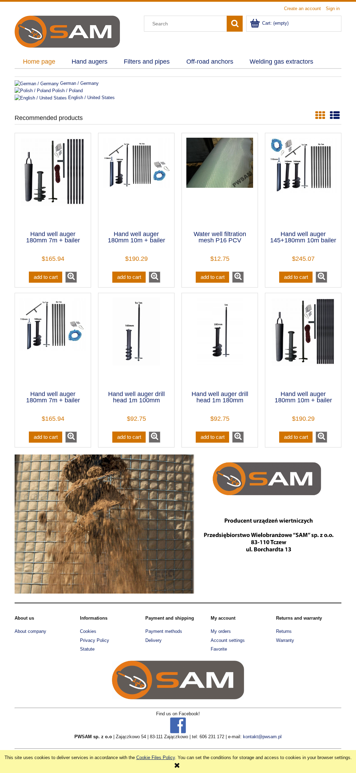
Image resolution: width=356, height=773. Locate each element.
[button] (71, 277)
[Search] (235, 24)
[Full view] (335, 115)
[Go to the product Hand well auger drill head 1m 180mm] (219, 341)
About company (30, 631)
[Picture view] (320, 115)
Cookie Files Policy (155, 757)
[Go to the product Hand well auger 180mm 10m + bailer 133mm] (303, 341)
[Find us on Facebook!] (178, 724)
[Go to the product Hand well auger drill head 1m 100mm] (136, 341)
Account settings (228, 640)
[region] (178, 523)
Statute (87, 649)
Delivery (153, 640)
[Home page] (67, 31)
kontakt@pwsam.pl (262, 736)
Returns (284, 631)
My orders (221, 631)
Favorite (219, 649)
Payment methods (163, 631)
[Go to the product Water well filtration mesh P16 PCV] (219, 181)
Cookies (88, 631)
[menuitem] (39, 61)
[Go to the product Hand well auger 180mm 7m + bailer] (52, 341)
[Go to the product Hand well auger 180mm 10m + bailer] (136, 181)
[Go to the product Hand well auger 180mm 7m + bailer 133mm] (52, 181)
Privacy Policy (94, 640)
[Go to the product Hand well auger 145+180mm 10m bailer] (303, 181)
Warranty (285, 640)
